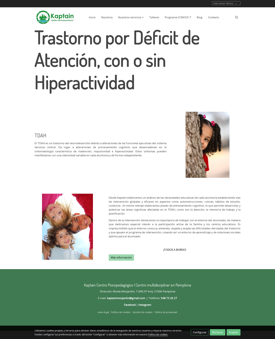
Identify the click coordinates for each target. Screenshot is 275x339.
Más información (121, 257)
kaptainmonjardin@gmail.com (126, 298)
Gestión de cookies (143, 312)
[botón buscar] (236, 17)
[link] (55, 17)
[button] (131, 17)
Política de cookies (120, 312)
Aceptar (233, 332)
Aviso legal (103, 312)
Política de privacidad (166, 312)
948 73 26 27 (169, 298)
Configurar (199, 332)
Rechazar (217, 332)
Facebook (130, 305)
